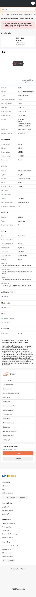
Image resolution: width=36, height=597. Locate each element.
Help (3, 489)
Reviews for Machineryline (10, 534)
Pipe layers (6, 401)
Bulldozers (6, 427)
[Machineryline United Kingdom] (14, 3)
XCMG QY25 (20, 38)
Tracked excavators (9, 406)
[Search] (33, 9)
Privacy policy (6, 527)
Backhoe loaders (8, 435)
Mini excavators (8, 410)
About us (5, 486)
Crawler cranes (8, 385)
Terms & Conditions (8, 523)
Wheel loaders (7, 414)
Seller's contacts (7, 493)
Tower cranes (7, 389)
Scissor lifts (6, 418)
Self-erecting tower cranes (11, 393)
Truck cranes (7, 380)
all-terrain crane (23, 95)
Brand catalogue (7, 537)
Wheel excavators (9, 423)
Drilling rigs (6, 440)
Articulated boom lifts (9, 431)
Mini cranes (6, 397)
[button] (33, 3)
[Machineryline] (7, 14)
